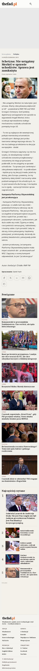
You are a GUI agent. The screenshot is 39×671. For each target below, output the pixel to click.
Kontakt (23, 634)
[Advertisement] (19, 28)
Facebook (23, 651)
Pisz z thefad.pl (7, 648)
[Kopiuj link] (4, 284)
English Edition (7, 651)
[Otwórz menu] (35, 4)
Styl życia (5, 640)
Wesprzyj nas (25, 640)
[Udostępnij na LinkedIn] (16, 277)
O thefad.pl (24, 632)
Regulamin (5, 665)
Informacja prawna (8, 668)
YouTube (23, 654)
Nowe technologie (8, 637)
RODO (4, 654)
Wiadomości (6, 632)
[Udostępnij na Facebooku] (4, 277)
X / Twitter (24, 648)
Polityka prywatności (9, 662)
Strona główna (6, 54)
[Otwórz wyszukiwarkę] (29, 4)
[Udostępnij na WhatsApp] (29, 277)
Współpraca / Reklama (28, 637)
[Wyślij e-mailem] (23, 277)
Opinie (4, 634)
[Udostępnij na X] (10, 277)
